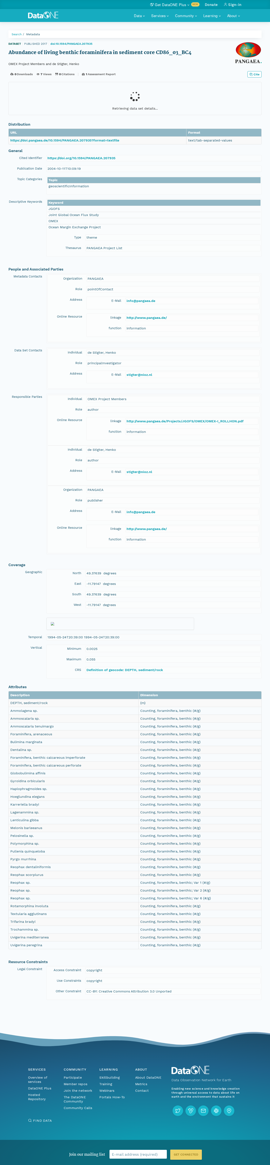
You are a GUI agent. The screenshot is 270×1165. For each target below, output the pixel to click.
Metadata (33, 34)
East (77, 584)
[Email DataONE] (203, 1110)
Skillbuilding (109, 1077)
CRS (78, 670)
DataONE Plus (39, 1088)
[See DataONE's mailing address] (229, 1110)
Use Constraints (69, 981)
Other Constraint (68, 991)
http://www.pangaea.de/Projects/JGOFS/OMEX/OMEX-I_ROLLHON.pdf (185, 421)
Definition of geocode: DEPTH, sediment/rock (124, 670)
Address (76, 300)
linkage (115, 317)
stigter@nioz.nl (139, 375)
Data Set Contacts (28, 350)
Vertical (36, 648)
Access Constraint (67, 970)
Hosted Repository (37, 1097)
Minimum (74, 649)
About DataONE (148, 1077)
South (76, 594)
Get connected (186, 1154)
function (115, 328)
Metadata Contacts (28, 276)
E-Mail (116, 301)
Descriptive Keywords (25, 202)
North (77, 573)
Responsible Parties (27, 397)
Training (105, 1084)
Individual (75, 352)
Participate (73, 1077)
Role (78, 289)
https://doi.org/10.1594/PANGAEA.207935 (81, 158)
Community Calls (78, 1108)
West (77, 605)
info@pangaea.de (141, 301)
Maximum (73, 659)
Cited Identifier (30, 158)
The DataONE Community (75, 1099)
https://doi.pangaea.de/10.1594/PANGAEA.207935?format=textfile (64, 140)
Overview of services (37, 1079)
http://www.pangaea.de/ (147, 318)
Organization (72, 278)
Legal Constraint (29, 969)
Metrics (141, 1084)
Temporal (35, 637)
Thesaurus (73, 248)
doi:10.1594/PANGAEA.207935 (71, 43)
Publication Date (29, 168)
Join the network (78, 1091)
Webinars (106, 1091)
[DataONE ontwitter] (178, 1110)
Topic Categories (29, 179)
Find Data (42, 1121)
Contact (142, 1091)
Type (77, 237)
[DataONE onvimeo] (190, 1110)
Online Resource (69, 316)
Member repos (75, 1084)
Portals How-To (112, 1097)
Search (17, 34)
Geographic (33, 572)
